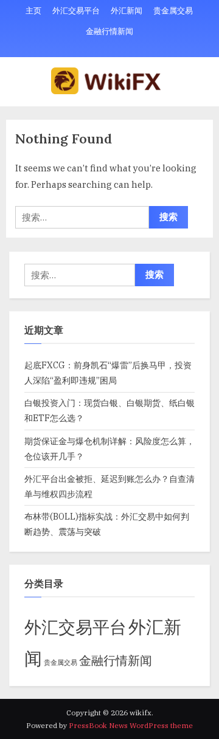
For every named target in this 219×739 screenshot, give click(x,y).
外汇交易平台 (76, 10)
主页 (33, 10)
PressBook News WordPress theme (131, 725)
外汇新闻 (126, 10)
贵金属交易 (173, 10)
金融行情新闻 (109, 31)
